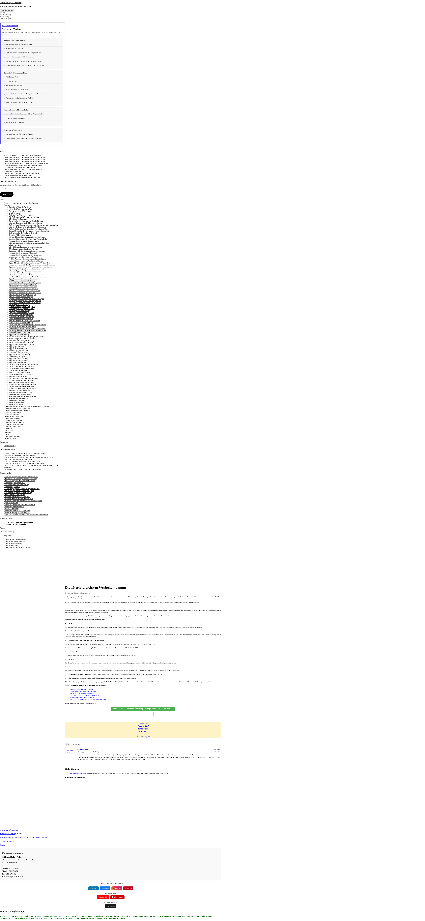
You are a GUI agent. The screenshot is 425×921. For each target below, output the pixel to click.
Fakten (2, 845)
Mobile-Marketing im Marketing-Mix (22, 307)
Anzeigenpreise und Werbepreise (20, 211)
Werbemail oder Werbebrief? (115, 918)
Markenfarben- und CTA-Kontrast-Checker (19, 134)
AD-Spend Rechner (12, 81)
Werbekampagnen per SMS (18, 351)
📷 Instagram (117, 888)
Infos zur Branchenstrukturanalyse (21, 297)
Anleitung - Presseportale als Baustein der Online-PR (27, 331)
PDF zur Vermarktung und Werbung (17, 410)
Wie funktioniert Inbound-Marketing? (23, 459)
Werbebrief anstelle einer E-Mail (20, 333)
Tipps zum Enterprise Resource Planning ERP (25, 293)
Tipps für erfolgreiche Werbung (20, 207)
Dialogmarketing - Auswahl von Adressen (23, 289)
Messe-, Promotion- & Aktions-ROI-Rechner (20, 102)
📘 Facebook (105, 888)
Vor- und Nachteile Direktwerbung (21, 380)
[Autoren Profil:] (70, 753)
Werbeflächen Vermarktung (14, 416)
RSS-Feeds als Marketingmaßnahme (21, 382)
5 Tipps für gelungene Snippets (24, 455)
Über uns (7, 432)
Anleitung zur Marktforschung (19, 311)
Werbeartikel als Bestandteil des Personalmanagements (127, 916)
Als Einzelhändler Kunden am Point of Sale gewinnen (23, 165)
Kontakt (7, 434)
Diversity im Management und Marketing (23, 364)
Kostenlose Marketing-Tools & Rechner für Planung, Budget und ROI (29, 406)
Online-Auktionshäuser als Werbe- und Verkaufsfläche (28, 239)
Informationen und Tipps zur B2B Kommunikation (26, 275)
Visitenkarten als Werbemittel (19, 370)
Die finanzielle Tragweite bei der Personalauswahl (26, 269)
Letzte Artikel (76, 744)
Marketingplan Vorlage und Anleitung (22, 309)
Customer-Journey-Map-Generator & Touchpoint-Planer (23, 53)
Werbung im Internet (16, 404)
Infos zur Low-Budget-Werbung (20, 372)
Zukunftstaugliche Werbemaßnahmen (22, 339)
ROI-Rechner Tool (12, 77)
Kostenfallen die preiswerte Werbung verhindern (26, 261)
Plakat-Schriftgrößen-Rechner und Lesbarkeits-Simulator (24, 138)
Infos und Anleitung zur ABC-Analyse (22, 295)
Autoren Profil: (83, 749)
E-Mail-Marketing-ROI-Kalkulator (17, 89)
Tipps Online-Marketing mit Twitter (21, 345)
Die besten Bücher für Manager (20, 273)
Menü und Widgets (7, 10)
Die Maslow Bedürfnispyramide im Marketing (25, 303)
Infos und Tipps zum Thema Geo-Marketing (24, 321)
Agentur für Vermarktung (13, 420)
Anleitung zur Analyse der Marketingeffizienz (25, 301)
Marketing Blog (9, 446)
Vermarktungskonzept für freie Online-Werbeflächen (27, 329)
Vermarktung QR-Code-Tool (15, 122)
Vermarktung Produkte (12, 418)
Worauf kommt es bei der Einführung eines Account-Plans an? (26, 163)
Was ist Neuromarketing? (52, 916)
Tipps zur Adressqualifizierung (19, 354)
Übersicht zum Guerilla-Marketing (21, 374)
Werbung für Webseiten (17, 402)
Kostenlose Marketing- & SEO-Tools (17, 547)
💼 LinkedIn (93, 888)
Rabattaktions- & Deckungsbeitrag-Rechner (19, 98)
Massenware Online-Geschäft (19, 398)
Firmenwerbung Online (12, 412)
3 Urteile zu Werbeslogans (18, 219)
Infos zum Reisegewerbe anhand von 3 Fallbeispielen (27, 227)
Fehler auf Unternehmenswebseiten (21, 343)
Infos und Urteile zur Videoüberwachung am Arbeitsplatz (29, 243)
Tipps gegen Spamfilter (17, 347)
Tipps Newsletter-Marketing (18, 349)
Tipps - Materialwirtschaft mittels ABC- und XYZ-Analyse (29, 263)
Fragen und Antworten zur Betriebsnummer (24, 241)
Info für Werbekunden (7, 841)
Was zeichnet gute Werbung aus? (20, 392)
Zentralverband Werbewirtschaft (15, 539)
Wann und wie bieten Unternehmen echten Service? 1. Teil (24, 161)
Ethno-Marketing (15, 245)
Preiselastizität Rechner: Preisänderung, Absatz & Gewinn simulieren (27, 94)
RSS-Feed (8, 428)
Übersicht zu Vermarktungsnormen (21, 319)
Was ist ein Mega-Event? (9, 916)
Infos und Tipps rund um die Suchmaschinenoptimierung (84, 916)
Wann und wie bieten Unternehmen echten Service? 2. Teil (24, 159)
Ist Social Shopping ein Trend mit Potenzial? (19, 167)
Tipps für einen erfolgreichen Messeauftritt (23, 279)
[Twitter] (218, 752)
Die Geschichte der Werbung (30, 916)
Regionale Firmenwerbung (13, 424)
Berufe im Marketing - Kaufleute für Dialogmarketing (27, 277)
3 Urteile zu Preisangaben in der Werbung (23, 249)
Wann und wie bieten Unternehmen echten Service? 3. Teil (24, 157)
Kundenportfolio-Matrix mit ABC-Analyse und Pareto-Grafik (25, 65)
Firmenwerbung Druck (12, 414)
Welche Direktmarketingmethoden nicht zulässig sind (27, 259)
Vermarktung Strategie (16, 400)
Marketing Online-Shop (12, 426)
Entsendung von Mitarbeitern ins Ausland (23, 257)
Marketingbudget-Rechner (14, 85)
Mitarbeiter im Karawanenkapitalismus (22, 396)
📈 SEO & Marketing (117, 897)
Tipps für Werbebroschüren (18, 360)
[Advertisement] (32, 567)
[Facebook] (215, 752)
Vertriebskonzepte (15, 213)
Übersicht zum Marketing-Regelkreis (22, 368)
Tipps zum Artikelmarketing (18, 362)
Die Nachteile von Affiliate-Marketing (22, 386)
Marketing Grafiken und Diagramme (17, 408)
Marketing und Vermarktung (14, 422)
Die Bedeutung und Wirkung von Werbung (24, 217)
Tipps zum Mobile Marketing (19, 335)
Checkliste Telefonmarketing (19, 352)
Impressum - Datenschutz (13, 436)
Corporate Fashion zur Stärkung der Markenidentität (22, 155)
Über (67, 744)
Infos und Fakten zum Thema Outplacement (24, 291)
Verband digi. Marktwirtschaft (14, 541)
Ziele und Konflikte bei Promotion (21, 215)
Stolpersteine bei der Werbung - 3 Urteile (23, 233)
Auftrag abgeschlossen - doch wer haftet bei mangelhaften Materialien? (33, 225)
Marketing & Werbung (8, 834)
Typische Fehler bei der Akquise (20, 235)
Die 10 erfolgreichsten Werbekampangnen (23, 378)
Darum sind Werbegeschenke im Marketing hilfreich (22, 177)
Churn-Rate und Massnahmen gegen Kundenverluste (27, 325)
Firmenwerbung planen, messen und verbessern (21, 203)
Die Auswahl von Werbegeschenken (21, 366)
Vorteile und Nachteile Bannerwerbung (22, 384)
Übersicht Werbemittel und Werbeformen (23, 209)
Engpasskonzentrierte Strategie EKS (21, 313)
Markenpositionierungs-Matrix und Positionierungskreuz (23, 61)
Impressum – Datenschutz (9, 830)
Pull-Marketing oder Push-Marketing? (22, 281)
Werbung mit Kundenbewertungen (21, 323)
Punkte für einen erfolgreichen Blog (21, 341)
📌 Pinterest (128, 888)
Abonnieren (7, 194)
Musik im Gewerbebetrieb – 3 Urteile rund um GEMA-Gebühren (39, 918)
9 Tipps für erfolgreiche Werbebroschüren (25, 461)
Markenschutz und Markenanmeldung (22, 317)
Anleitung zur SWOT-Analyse (19, 305)
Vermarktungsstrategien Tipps (19, 356)
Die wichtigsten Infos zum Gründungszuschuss (25, 247)
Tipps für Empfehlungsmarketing (20, 390)
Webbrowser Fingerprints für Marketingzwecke (28, 453)
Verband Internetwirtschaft (13, 543)
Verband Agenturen (11, 545)
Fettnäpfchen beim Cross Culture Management (25, 283)
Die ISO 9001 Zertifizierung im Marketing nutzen (21, 173)
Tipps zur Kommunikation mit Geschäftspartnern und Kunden (30, 267)
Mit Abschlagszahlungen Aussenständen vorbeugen (27, 237)
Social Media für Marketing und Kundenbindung (26, 221)
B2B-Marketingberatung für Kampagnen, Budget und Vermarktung (23, 837)
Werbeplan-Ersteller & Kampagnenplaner (19, 44)
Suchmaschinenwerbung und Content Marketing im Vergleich (31, 457)
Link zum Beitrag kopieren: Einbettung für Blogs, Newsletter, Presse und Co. (143, 709)
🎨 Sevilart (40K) (103, 897)
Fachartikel (8, 205)
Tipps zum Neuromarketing (18, 358)
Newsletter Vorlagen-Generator (15, 118)
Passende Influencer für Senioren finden (18, 175)
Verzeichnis (8, 430)
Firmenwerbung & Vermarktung (11, 3)
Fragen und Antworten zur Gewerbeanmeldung (25, 255)
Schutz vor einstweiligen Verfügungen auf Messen (26, 337)
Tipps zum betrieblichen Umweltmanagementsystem (27, 251)
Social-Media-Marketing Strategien (21, 315)
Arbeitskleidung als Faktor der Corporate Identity (84, 918)
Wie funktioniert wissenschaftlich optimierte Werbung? (23, 169)
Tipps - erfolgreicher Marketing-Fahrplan (23, 285)
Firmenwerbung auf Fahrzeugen (20, 394)
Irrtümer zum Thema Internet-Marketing (23, 287)
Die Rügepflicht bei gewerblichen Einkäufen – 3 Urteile (170, 916)
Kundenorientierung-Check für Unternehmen (20, 57)
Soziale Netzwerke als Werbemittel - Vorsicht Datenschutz (29, 231)
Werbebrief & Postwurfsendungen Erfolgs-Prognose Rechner (25, 114)
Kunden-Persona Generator (14, 48)
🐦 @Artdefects (110, 906)
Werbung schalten (10, 438)
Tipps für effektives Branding (19, 376)
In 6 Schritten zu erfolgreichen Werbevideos (25, 469)
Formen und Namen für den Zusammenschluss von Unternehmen (32, 265)
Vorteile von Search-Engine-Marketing (22, 388)
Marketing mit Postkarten (13, 171)
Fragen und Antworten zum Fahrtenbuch (23, 253)
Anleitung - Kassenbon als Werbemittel (22, 327)
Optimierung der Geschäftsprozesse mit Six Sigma (26, 299)
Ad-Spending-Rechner (78, 773)
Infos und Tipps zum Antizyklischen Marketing (25, 223)
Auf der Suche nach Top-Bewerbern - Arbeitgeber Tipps (28, 229)
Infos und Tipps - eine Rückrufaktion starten (24, 271)
